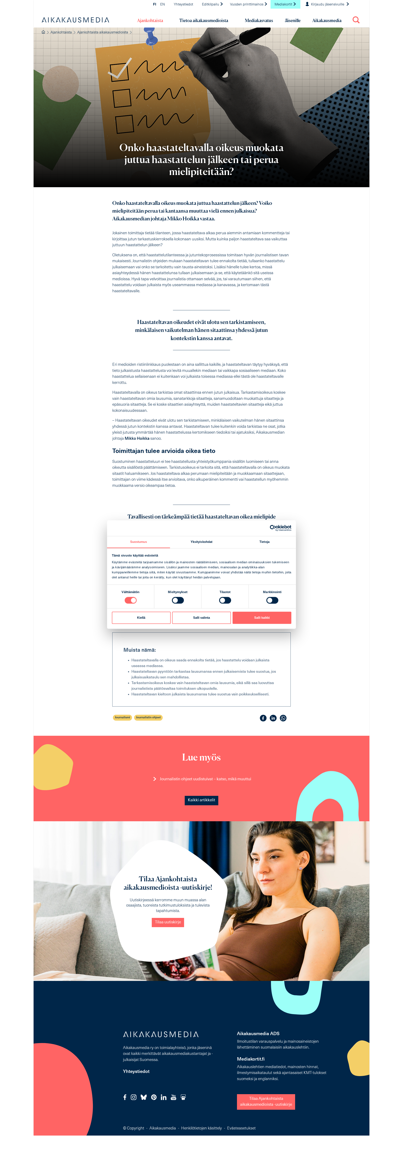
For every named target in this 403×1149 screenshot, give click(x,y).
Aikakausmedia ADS (258, 1034)
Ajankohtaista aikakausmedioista (102, 32)
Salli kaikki (262, 618)
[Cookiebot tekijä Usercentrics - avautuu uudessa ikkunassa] (273, 528)
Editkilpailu (211, 4)
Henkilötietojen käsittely (201, 1129)
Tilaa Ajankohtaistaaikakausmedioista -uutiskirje (266, 1102)
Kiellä (141, 618)
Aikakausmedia (327, 20)
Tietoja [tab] (264, 542)
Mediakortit (284, 4)
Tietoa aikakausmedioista (203, 20)
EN (162, 4)
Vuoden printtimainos (247, 4)
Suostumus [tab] (138, 542)
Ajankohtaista (150, 20)
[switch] (178, 600)
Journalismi (122, 717)
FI (154, 4)
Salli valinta (201, 618)
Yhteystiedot (183, 4)
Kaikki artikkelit (201, 800)
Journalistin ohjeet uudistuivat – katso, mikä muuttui (205, 779)
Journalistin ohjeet (148, 717)
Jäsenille (293, 20)
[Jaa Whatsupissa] (283, 718)
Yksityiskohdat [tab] (201, 542)
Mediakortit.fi (251, 1059)
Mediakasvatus (259, 20)
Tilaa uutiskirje (168, 922)
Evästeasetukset (241, 1129)
